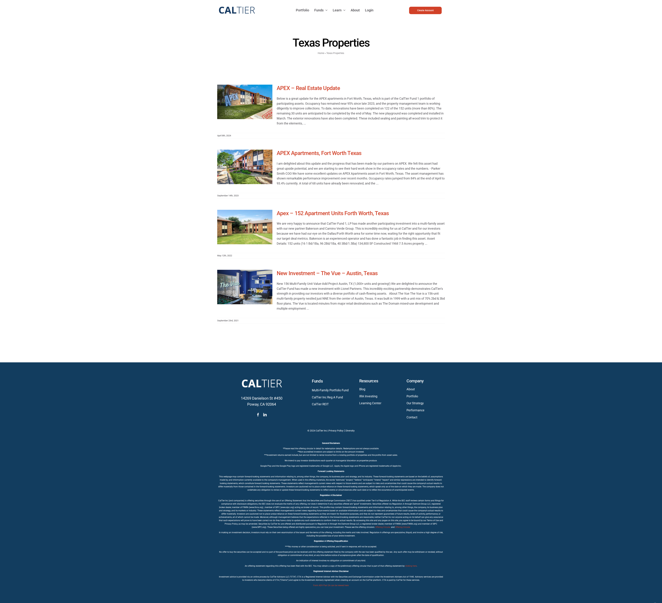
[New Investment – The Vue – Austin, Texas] (244, 287)
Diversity (350, 430)
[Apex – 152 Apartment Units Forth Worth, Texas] (244, 227)
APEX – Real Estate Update (308, 88)
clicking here (411, 566)
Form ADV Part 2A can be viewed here (331, 585)
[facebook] (258, 414)
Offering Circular (382, 527)
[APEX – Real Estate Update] (244, 102)
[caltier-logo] (236, 5)
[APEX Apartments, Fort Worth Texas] (244, 167)
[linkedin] (265, 414)
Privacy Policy (336, 430)
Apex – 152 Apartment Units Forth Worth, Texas (333, 213)
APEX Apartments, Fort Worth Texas (319, 153)
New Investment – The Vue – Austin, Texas (327, 273)
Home (321, 53)
